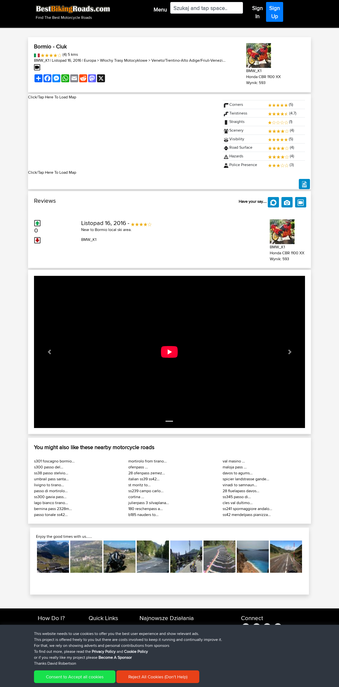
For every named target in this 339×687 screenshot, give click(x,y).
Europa (90, 60)
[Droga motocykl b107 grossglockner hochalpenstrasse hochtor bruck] (53, 556)
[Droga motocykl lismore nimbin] (219, 556)
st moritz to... (139, 485)
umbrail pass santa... (51, 479)
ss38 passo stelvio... (51, 473)
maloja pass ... (235, 467)
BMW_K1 (41, 60)
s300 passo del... (48, 467)
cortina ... (136, 497)
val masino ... (234, 461)
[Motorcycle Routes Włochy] (37, 54)
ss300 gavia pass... (50, 497)
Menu (160, 9)
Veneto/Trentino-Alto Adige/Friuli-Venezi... (188, 60)
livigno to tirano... (49, 485)
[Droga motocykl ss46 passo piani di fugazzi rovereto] (86, 556)
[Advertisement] (122, 135)
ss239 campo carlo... (146, 491)
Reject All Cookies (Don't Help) (157, 677)
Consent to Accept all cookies (74, 677)
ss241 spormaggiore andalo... (247, 509)
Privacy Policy (104, 651)
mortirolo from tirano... (147, 461)
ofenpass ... (138, 467)
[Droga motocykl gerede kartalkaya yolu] (119, 556)
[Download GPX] (304, 184)
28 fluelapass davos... (241, 491)
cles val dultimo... (238, 503)
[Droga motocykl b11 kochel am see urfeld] (153, 556)
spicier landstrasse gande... (246, 479)
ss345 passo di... (237, 497)
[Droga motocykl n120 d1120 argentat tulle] (186, 556)
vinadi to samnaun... (240, 485)
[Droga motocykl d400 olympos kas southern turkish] (253, 556)
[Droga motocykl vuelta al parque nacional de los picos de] (286, 556)
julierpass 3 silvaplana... (148, 503)
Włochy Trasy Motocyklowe (123, 60)
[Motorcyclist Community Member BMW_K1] (258, 54)
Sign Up (274, 12)
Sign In (257, 12)
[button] (49, 352)
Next (309, 557)
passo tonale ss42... (51, 514)
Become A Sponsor (115, 657)
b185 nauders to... (143, 514)
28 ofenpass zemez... (146, 473)
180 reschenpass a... (145, 509)
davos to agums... (238, 473)
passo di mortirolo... (51, 491)
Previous (29, 557)
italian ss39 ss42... (144, 479)
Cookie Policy (136, 651)
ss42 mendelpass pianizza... (247, 514)
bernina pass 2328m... (53, 509)
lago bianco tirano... (51, 503)
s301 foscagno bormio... (54, 461)
